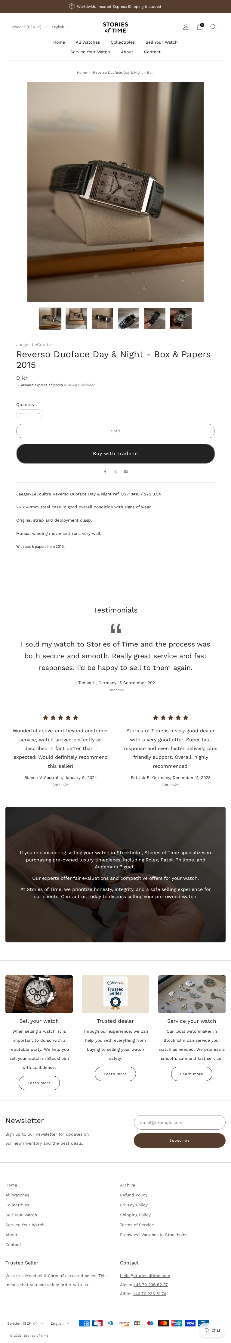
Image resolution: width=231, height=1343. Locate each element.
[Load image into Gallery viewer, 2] (76, 319)
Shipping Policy (135, 1214)
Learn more (39, 1083)
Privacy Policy (134, 1204)
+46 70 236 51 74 (149, 1293)
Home (59, 42)
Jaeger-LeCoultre (34, 344)
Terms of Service (137, 1224)
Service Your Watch (90, 51)
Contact (152, 51)
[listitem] (115, 6)
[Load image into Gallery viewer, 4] (129, 319)
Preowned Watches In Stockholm (153, 1234)
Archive (127, 1185)
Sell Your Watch (162, 42)
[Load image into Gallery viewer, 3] (102, 319)
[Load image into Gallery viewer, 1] (50, 319)
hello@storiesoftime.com (145, 1275)
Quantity (25, 404)
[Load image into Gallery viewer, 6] (181, 319)
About (127, 51)
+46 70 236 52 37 (151, 1284)
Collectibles (123, 42)
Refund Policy (133, 1195)
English (58, 27)
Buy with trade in (115, 453)
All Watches (88, 42)
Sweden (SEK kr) (27, 27)
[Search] (214, 27)
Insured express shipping (42, 385)
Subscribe (179, 1140)
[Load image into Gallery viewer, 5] (155, 319)
